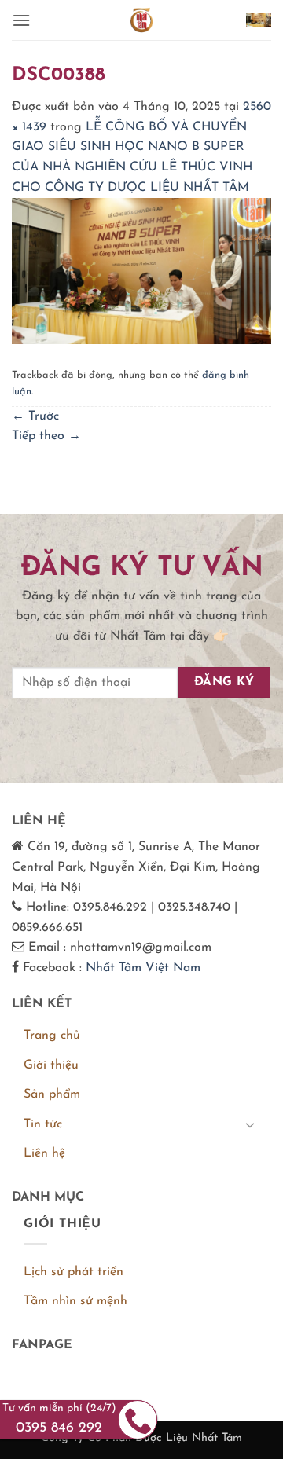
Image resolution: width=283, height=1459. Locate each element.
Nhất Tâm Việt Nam (143, 968)
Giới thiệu (51, 1065)
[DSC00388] (141, 270)
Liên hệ (44, 1153)
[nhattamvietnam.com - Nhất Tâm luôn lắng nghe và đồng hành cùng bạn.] (141, 20)
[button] (21, 20)
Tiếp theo (46, 436)
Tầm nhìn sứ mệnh (75, 1301)
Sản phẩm (52, 1094)
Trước (35, 416)
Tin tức (43, 1124)
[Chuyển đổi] (250, 1124)
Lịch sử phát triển (73, 1272)
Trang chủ (52, 1035)
